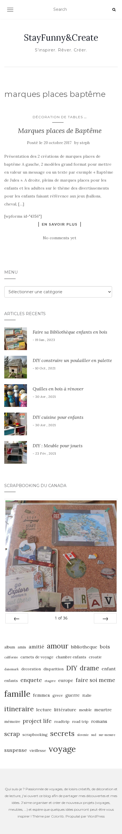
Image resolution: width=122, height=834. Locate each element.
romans (99, 721)
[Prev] (16, 618)
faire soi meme (95, 680)
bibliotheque (84, 647)
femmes (41, 695)
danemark (11, 669)
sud (93, 735)
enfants (11, 680)
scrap (12, 734)
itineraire (19, 708)
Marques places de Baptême (60, 130)
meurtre (103, 709)
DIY (71, 668)
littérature (65, 709)
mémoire (12, 721)
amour (57, 645)
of (61, 618)
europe (65, 680)
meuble (85, 710)
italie (86, 695)
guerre (72, 695)
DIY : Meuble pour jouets (58, 445)
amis (22, 647)
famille (17, 693)
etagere (50, 681)
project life (37, 720)
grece (57, 695)
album (9, 647)
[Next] (105, 618)
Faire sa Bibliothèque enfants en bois (70, 332)
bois (105, 646)
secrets (62, 733)
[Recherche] (114, 9)
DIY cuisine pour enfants (58, 417)
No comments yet (59, 237)
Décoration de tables (58, 117)
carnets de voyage (36, 657)
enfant (109, 668)
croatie (95, 657)
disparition (53, 669)
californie (11, 657)
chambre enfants (71, 657)
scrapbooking (35, 734)
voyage (62, 748)
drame (89, 668)
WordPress (96, 816)
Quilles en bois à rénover (58, 389)
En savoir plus (59, 224)
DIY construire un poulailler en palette (72, 360)
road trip (80, 721)
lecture (44, 709)
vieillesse (38, 750)
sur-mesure (107, 735)
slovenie (83, 735)
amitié (36, 646)
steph (85, 142)
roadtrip (62, 721)
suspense (15, 750)
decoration (31, 669)
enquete (31, 680)
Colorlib (57, 816)
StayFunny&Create (61, 37)
